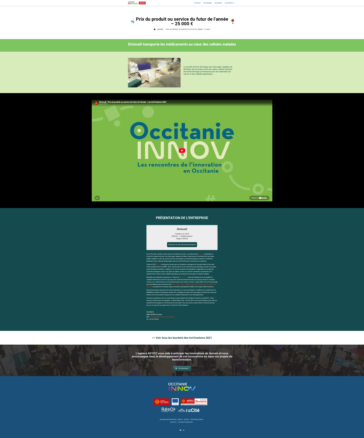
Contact (187, 419)
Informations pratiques (168, 419)
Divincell (200, 254)
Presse (180, 419)
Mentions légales (197, 419)
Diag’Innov (218, 3)
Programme (207, 3)
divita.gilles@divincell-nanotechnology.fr (162, 317)
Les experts (229, 3)
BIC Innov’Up (183, 277)
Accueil (160, 29)
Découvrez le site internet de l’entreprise (182, 244)
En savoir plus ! (184, 368)
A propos (197, 3)
